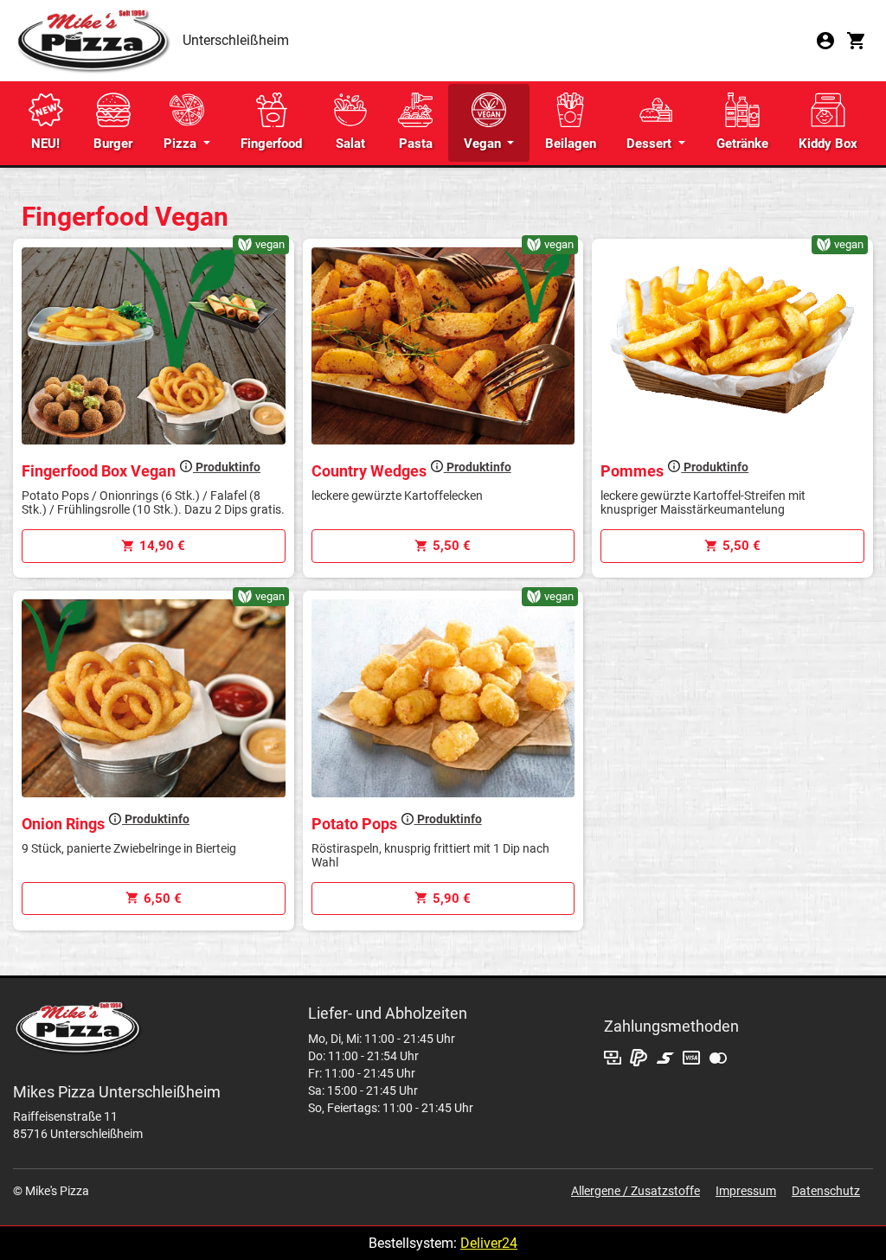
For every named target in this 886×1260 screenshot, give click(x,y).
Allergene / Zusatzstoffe (635, 1191)
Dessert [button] (650, 143)
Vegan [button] (484, 143)
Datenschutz (826, 1191)
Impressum (746, 1191)
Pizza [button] (182, 143)
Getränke (742, 143)
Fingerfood (271, 143)
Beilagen (570, 143)
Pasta (416, 143)
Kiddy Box (828, 143)
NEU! (45, 143)
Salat (350, 143)
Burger (112, 143)
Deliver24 (488, 1243)
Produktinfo (226, 467)
